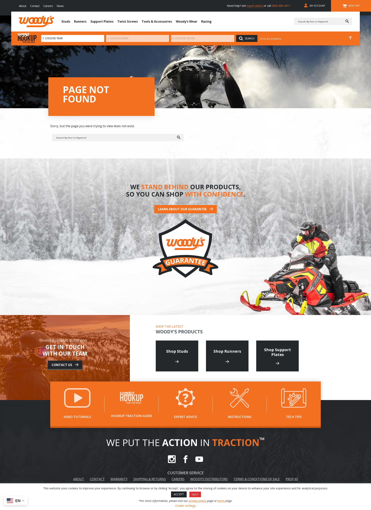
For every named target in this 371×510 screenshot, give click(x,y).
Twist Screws (127, 21)
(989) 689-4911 (281, 6)
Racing (206, 21)
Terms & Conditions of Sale (256, 479)
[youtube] (199, 462)
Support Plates (101, 21)
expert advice (255, 6)
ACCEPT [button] (179, 494)
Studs (65, 21)
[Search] (348, 21)
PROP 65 (292, 479)
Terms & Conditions (270, 38)
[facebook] (185, 462)
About (22, 6)
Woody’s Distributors (209, 479)
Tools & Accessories (157, 21)
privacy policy (197, 501)
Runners (80, 21)
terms (221, 501)
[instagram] (171, 462)
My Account (317, 5)
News (60, 6)
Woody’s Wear (186, 21)
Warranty (119, 479)
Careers (48, 6)
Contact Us (62, 365)
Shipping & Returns (149, 479)
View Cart (354, 5)
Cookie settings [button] (185, 505)
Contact (34, 6)
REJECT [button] (195, 494)
